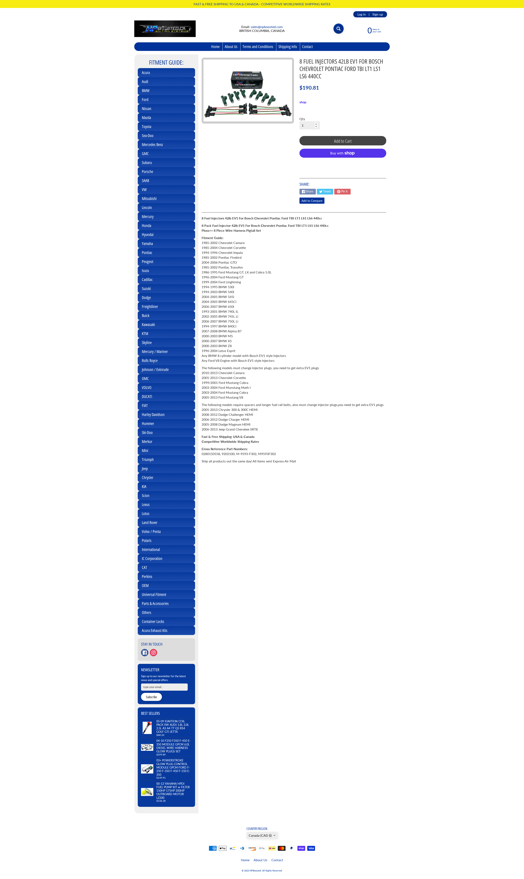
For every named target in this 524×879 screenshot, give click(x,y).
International (151, 549)
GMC (145, 153)
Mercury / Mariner (155, 351)
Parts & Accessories (155, 603)
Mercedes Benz (152, 144)
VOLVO (146, 387)
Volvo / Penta (151, 531)
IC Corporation (152, 558)
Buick (145, 315)
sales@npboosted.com (267, 27)
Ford (145, 99)
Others (146, 612)
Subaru (147, 162)
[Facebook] (144, 652)
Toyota (146, 126)
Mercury (148, 216)
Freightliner (150, 306)
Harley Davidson (153, 414)
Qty (302, 119)
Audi (145, 81)
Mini (145, 450)
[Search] (338, 29)
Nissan (146, 108)
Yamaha (147, 243)
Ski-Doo (147, 432)
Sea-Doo (148, 135)
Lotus (145, 513)
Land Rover (149, 522)
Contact (307, 46)
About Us (231, 46)
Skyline (147, 342)
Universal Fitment (154, 594)
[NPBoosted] (165, 28)
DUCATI (147, 396)
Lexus (146, 504)
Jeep (145, 468)
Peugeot (147, 261)
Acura (146, 72)
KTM (145, 333)
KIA (144, 486)
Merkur (147, 441)
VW (144, 189)
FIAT (145, 405)
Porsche (147, 171)
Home (215, 46)
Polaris (146, 540)
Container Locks (153, 621)
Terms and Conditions (258, 46)
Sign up (377, 14)
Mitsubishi (149, 198)
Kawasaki (148, 324)
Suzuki (146, 288)
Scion (145, 495)
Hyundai (148, 234)
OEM (145, 585)
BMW (145, 90)
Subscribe (151, 697)
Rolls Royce (150, 360)
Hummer (148, 423)
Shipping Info (287, 46)
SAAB (145, 180)
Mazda (146, 117)
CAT (144, 567)
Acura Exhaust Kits (154, 630)
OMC (145, 378)
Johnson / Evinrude (155, 369)
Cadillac (147, 279)
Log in (361, 14)
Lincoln (147, 207)
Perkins (147, 576)
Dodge (146, 297)
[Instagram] (153, 652)
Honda (146, 225)
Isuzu (145, 270)
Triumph (148, 459)
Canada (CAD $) (260, 835)
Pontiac (147, 252)
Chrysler (147, 477)
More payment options (342, 163)
